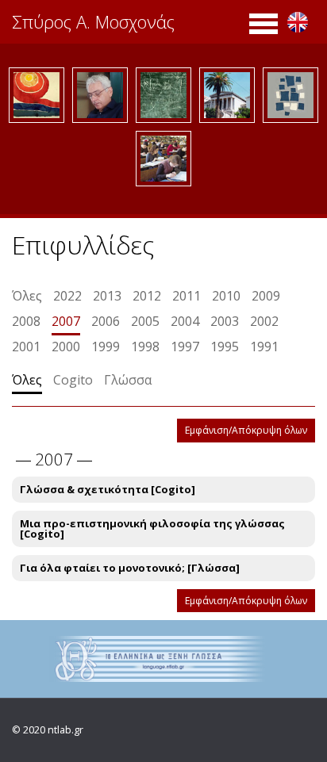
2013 (107, 295)
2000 (66, 346)
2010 (226, 295)
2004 (185, 321)
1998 (145, 346)
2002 (264, 321)
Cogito (73, 380)
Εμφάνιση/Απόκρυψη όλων (246, 430)
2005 (145, 321)
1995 (224, 346)
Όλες (27, 295)
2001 (26, 346)
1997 (185, 346)
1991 (264, 346)
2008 (26, 321)
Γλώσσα (128, 380)
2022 (67, 295)
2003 (224, 321)
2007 (66, 321)
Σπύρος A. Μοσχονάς (93, 21)
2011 (186, 295)
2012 (147, 295)
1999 (105, 346)
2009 (266, 295)
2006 (105, 321)
